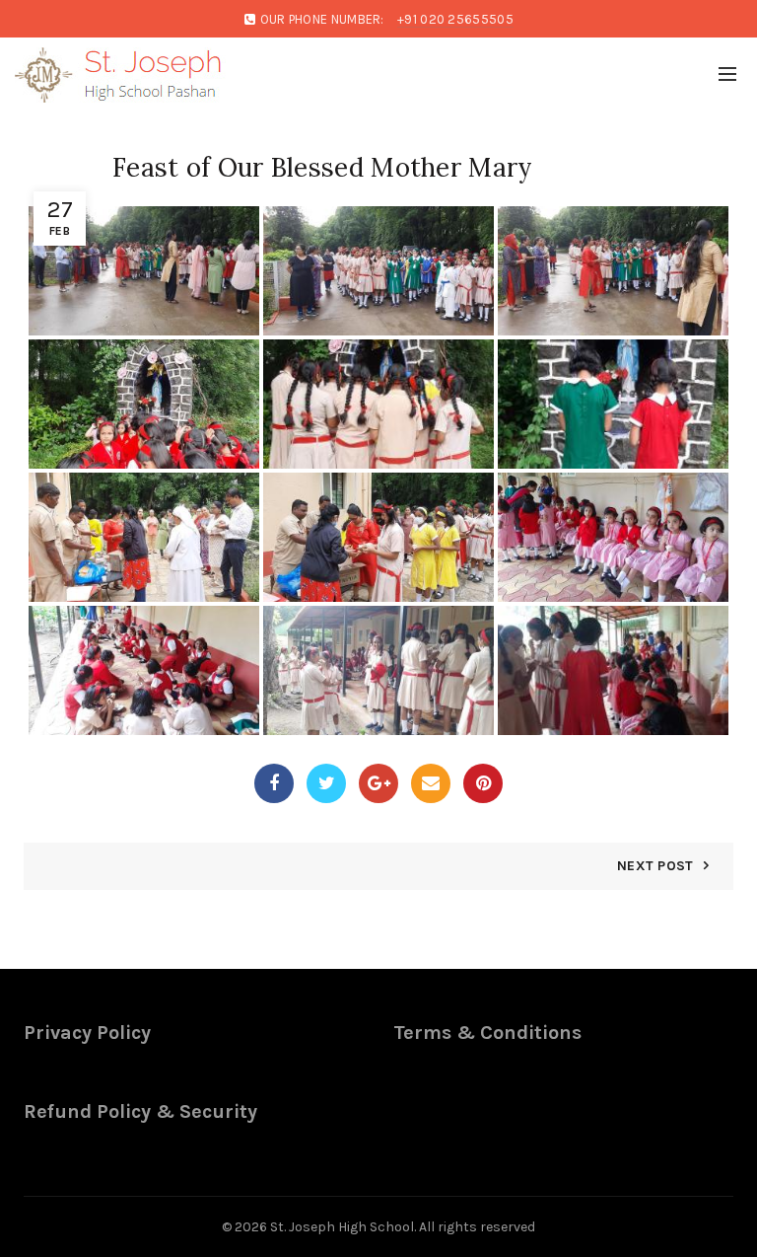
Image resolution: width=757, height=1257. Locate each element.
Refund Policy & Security (140, 1111)
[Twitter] (326, 783)
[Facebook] (274, 783)
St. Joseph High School (342, 1227)
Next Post (655, 865)
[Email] (430, 783)
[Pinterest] (483, 783)
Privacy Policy (87, 1032)
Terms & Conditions (487, 1032)
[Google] (378, 783)
